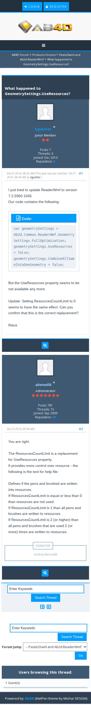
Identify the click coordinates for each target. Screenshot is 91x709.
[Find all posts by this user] (45, 345)
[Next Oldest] (42, 606)
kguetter (43, 129)
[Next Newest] (49, 606)
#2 (81, 429)
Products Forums (44, 55)
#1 (81, 173)
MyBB (29, 698)
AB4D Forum (20, 55)
